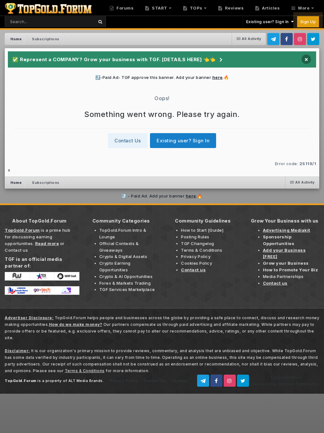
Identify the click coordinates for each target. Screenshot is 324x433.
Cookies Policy (196, 263)
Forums (124, 7)
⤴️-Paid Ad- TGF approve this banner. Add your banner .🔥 (162, 77)
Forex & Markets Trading (125, 283)
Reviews (234, 7)
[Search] (100, 21)
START (159, 7)
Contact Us (128, 141)
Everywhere (74, 21)
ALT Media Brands (85, 380)
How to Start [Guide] (202, 230)
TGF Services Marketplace (127, 289)
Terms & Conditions (201, 250)
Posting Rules (195, 236)
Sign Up (308, 21)
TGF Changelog (197, 243)
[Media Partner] (17, 275)
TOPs (195, 7)
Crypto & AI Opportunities (126, 276)
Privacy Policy (195, 256)
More (304, 7)
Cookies (179, 380)
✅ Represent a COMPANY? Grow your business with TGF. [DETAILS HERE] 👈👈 (114, 59)
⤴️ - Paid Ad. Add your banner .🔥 (162, 195)
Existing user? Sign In (268, 21)
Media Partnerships (283, 276)
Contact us (16, 250)
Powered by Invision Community (286, 383)
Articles (270, 7)
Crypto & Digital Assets (123, 256)
